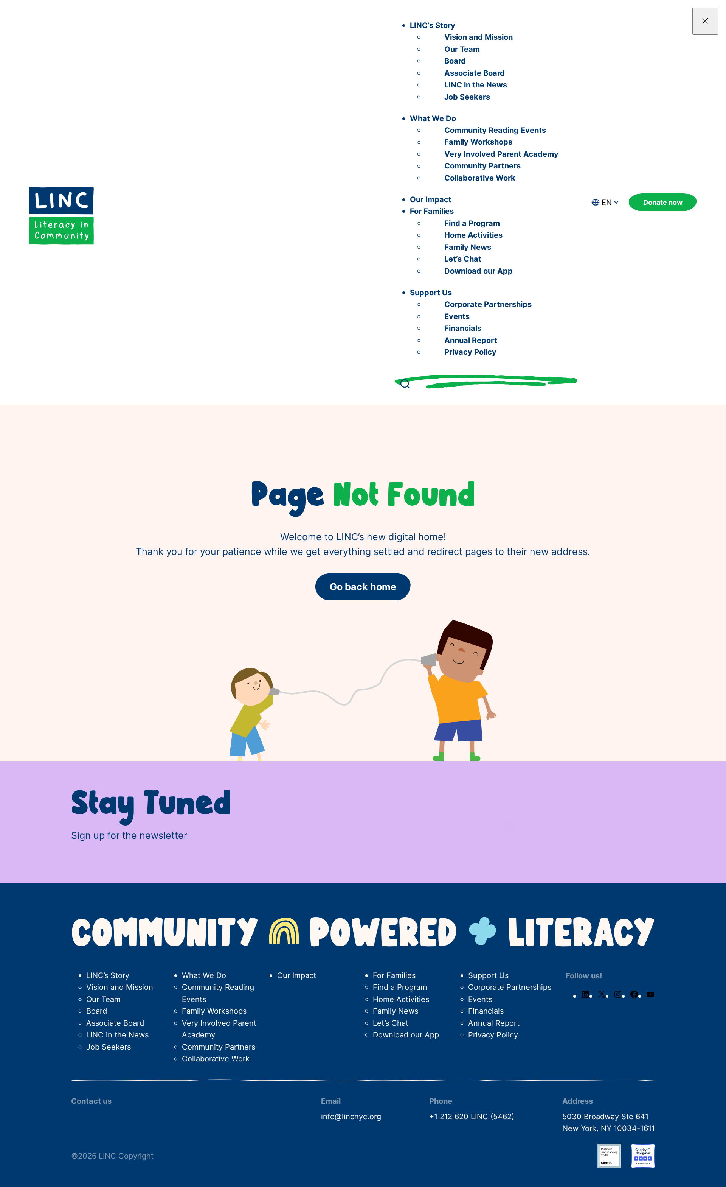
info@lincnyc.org (351, 1116)
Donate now (663, 202)
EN (607, 202)
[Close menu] (705, 21)
